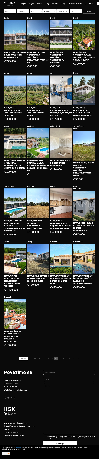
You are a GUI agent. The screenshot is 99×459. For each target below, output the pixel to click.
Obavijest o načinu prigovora (14, 435)
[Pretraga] (93, 3)
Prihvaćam (6, 453)
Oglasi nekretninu (75, 4)
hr (90, 4)
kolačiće (18, 448)
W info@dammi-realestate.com (15, 390)
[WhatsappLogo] (15, 397)
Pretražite (89, 11)
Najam (31, 4)
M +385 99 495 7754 (11, 387)
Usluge (47, 4)
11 (69, 358)
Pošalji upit (60, 444)
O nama (55, 4)
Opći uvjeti (8, 429)
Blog (63, 4)
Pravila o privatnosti (11, 432)
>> (77, 358)
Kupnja (23, 4)
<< (35, 358)
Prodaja (39, 4)
